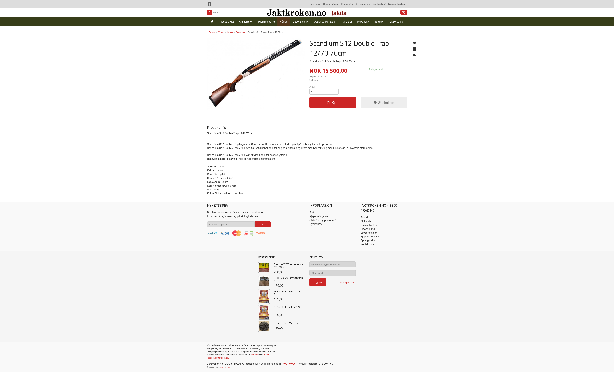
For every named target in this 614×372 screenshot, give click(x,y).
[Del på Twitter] (414, 42)
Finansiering (347, 3)
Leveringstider (363, 3)
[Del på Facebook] (414, 48)
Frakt (312, 212)
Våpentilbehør (301, 21)
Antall (312, 86)
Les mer (255, 354)
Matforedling (397, 21)
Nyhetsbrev (315, 224)
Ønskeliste (385, 102)
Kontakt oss (367, 244)
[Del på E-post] (414, 54)
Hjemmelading (266, 21)
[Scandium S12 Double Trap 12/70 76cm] (256, 74)
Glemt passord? (348, 282)
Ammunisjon (246, 21)
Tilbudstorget (226, 21)
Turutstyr (379, 21)
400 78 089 (289, 363)
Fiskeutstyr (363, 21)
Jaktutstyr (346, 21)
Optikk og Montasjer (325, 21)
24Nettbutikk (224, 367)
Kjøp (334, 102)
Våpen (283, 21)
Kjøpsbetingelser (396, 3)
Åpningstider (379, 3)
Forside (212, 32)
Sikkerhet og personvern (323, 220)
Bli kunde (366, 221)
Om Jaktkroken (330, 3)
